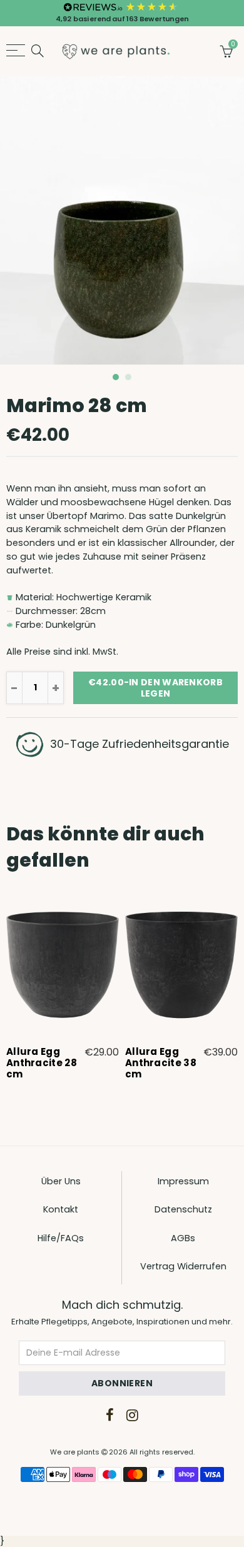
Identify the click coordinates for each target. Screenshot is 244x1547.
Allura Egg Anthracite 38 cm (160, 1063)
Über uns (61, 1181)
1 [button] (116, 377)
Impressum (183, 1181)
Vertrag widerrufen (183, 1266)
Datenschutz (183, 1209)
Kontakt (60, 1209)
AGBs (183, 1238)
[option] (122, 220)
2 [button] (128, 377)
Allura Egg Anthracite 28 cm (41, 1063)
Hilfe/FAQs (61, 1238)
